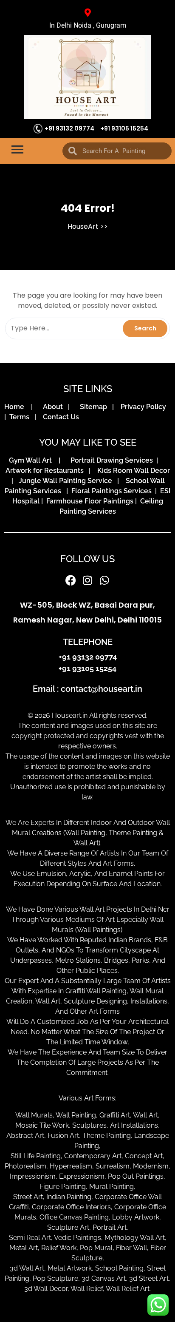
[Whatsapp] (104, 580)
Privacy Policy (145, 407)
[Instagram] (87, 580)
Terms (21, 417)
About (54, 407)
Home (16, 407)
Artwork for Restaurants (46, 470)
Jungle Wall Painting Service (67, 481)
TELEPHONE (88, 642)
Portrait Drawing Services (113, 460)
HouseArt (83, 226)
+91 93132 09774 (69, 128)
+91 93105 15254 (124, 128)
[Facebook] (70, 580)
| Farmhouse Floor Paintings (86, 501)
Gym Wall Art (33, 460)
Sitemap (95, 407)
